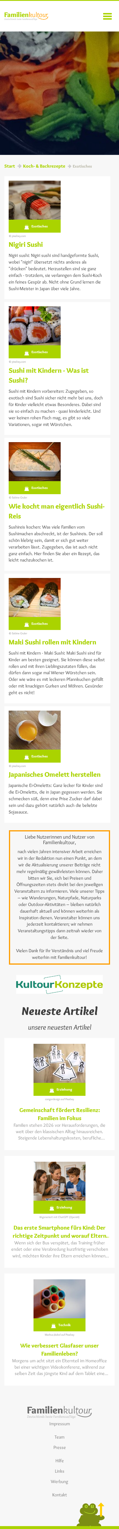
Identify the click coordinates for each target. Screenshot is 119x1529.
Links (59, 1471)
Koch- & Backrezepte (44, 166)
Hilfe (59, 1460)
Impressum (59, 1423)
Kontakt (59, 1495)
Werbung (59, 1481)
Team (59, 1437)
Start (9, 166)
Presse (59, 1447)
